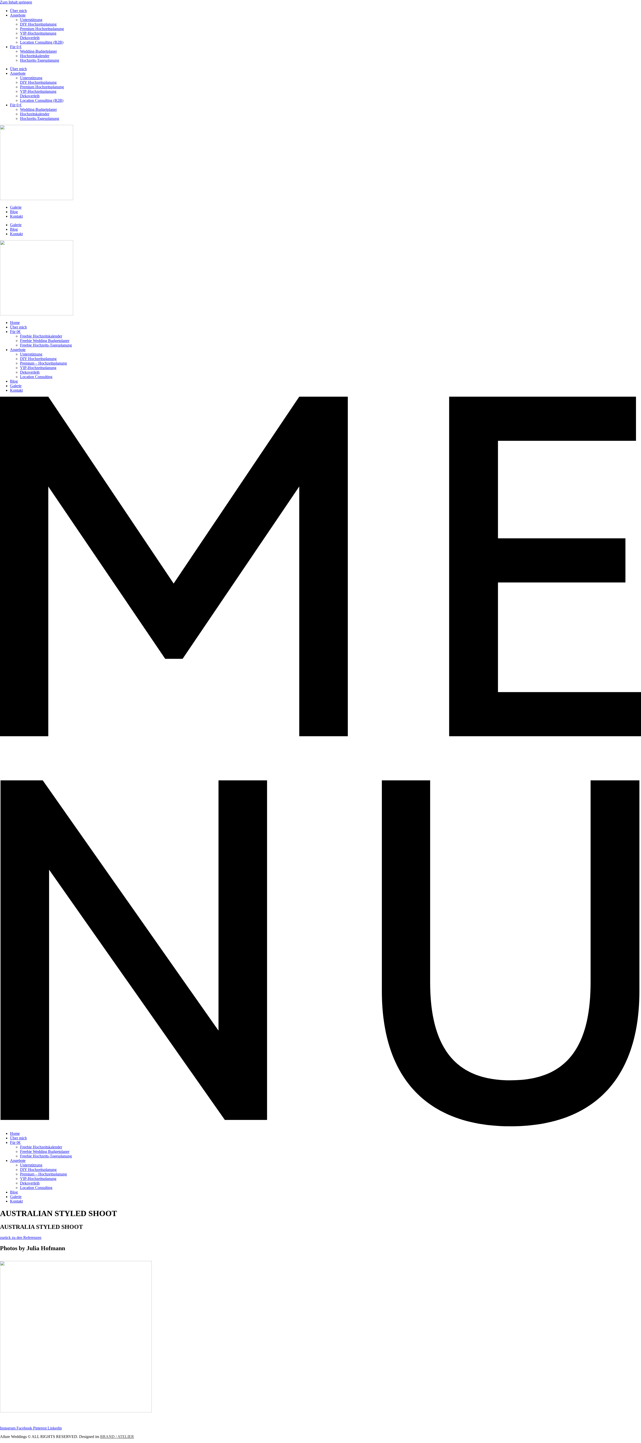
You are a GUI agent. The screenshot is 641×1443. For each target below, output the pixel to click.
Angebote (18, 15)
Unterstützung (31, 20)
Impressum (8, 1419)
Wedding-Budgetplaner (38, 51)
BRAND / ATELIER (117, 1436)
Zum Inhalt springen (16, 2)
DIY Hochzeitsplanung (38, 24)
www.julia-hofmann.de (18, 1258)
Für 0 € (16, 47)
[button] (320, 762)
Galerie (16, 207)
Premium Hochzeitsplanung (42, 29)
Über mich (18, 11)
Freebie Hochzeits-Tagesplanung (46, 345)
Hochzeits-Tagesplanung (39, 60)
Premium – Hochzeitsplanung (43, 363)
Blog (14, 212)
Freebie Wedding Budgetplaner (44, 340)
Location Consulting (36, 377)
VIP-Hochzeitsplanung (38, 33)
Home (15, 322)
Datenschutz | (30, 1419)
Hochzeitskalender (34, 56)
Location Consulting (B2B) (41, 42)
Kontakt (16, 216)
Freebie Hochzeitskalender (41, 336)
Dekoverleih (30, 38)
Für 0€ (15, 331)
